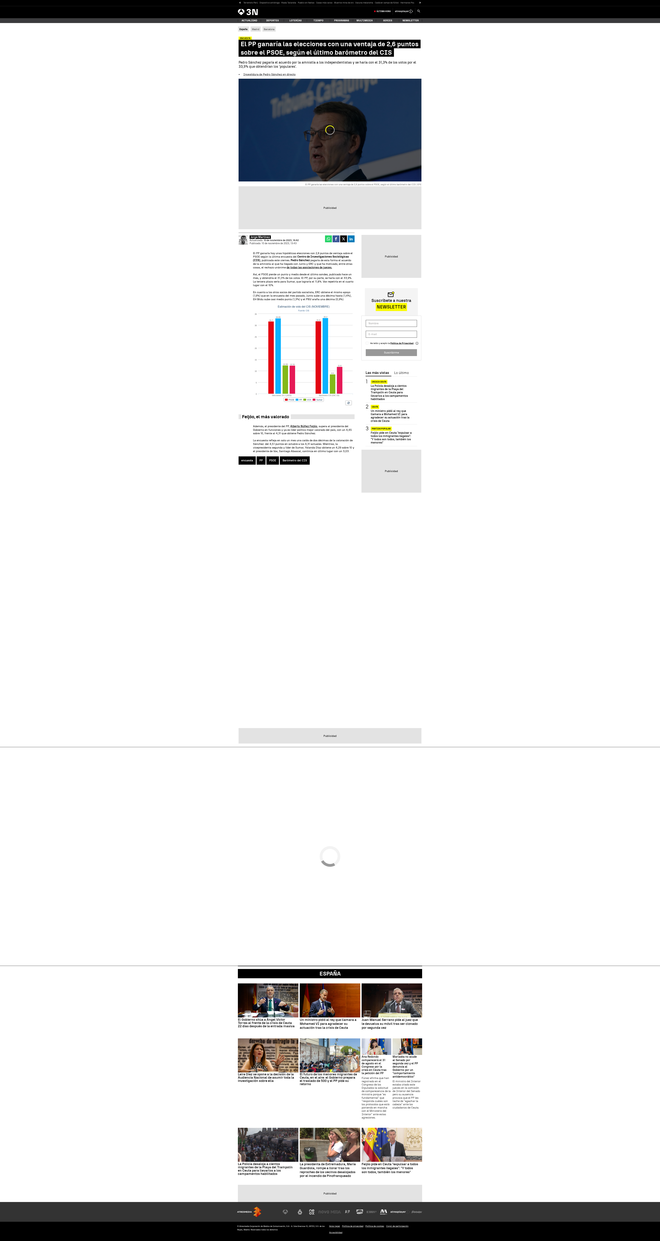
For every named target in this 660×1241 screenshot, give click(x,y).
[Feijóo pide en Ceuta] (392, 1145)
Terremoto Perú (250, 3)
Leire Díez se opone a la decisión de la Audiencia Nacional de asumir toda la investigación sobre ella (266, 1077)
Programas (341, 20)
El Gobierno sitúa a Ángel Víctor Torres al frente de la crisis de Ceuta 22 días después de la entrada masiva (266, 1023)
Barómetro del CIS (295, 460)
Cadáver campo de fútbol (387, 3)
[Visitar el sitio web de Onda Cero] (360, 1212)
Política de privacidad (352, 1226)
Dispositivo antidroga (270, 3)
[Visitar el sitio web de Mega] (336, 1212)
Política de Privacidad (402, 343)
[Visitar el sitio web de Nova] (324, 1212)
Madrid (255, 29)
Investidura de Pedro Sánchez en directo (269, 74)
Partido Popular (381, 429)
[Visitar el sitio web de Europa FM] (371, 1212)
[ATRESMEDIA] (249, 1211)
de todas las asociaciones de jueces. (309, 267)
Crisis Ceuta (379, 382)
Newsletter (411, 20)
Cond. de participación (397, 1226)
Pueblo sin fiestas (306, 3)
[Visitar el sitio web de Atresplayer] (400, 1212)
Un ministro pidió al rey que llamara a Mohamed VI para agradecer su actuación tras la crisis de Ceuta (390, 416)
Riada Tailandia (288, 3)
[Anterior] (240, 3)
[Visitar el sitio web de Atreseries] (348, 1212)
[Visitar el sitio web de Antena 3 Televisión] (288, 1212)
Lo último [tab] (401, 373)
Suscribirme (391, 352)
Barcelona (269, 29)
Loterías (295, 20)
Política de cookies (374, 1226)
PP (261, 460)
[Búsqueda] (418, 11)
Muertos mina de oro (344, 3)
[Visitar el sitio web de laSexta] (300, 1212)
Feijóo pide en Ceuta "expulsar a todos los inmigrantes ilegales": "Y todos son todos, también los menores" (391, 437)
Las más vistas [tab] (377, 373)
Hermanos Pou (407, 3)
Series (387, 20)
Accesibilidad (335, 1232)
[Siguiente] (420, 3)
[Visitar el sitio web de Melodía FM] (383, 1212)
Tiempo (318, 20)
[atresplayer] (404, 11)
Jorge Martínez (260, 237)
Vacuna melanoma (364, 3)
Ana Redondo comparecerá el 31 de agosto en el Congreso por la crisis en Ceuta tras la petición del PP (374, 1065)
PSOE (272, 460)
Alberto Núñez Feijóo (303, 426)
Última (384, 11)
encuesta (247, 460)
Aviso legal (334, 1226)
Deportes (272, 20)
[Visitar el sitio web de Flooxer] (417, 1212)
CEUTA (375, 407)
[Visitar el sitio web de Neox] (312, 1212)
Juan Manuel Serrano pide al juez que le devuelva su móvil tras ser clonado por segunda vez (390, 1024)
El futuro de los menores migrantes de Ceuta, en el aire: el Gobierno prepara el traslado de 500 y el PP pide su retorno (328, 1079)
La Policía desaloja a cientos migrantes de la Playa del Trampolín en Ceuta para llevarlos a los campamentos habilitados (389, 392)
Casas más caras (324, 3)
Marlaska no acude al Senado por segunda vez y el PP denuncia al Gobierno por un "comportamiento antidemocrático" (405, 1066)
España (330, 973)
